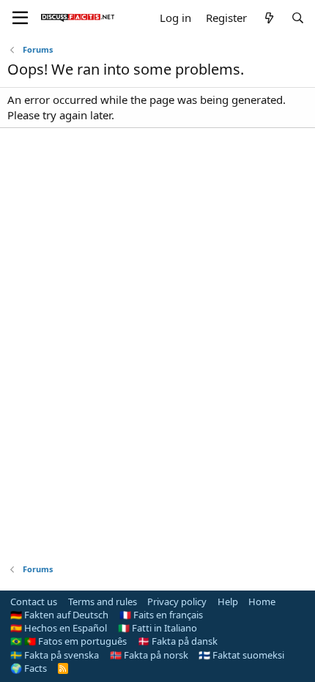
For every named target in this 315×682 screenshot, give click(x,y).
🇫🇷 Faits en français (161, 614)
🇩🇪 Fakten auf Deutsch (59, 614)
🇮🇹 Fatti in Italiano (157, 627)
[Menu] (20, 18)
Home (261, 601)
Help (228, 601)
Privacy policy (177, 601)
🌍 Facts (28, 668)
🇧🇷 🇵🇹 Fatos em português (68, 641)
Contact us (33, 601)
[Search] (298, 17)
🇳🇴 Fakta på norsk (149, 655)
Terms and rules (102, 601)
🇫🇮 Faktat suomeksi (241, 655)
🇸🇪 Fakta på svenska (54, 655)
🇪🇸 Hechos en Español (58, 627)
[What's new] (268, 17)
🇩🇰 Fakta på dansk (178, 641)
